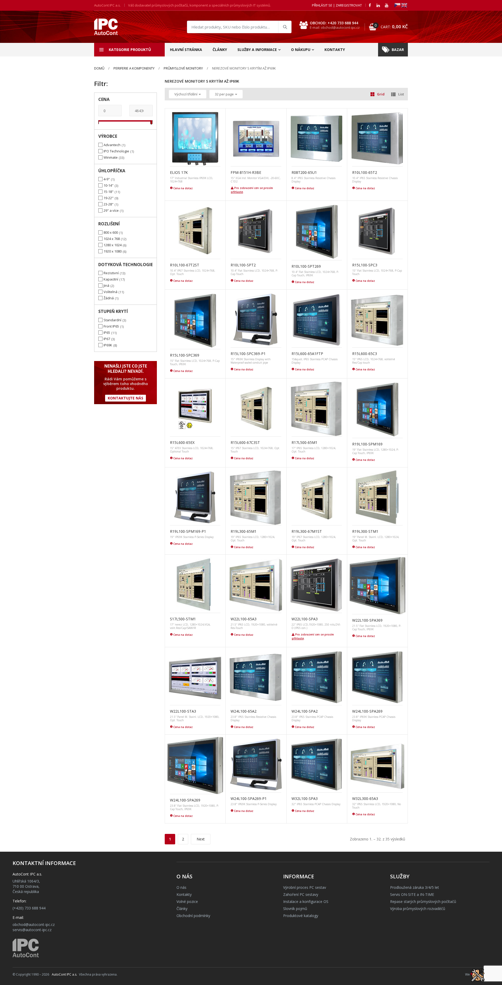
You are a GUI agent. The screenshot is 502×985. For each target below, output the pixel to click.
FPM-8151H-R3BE (246, 172)
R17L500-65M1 (304, 442)
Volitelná (110, 291)
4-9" (107, 179)
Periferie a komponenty (134, 68)
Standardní (112, 320)
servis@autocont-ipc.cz (32, 929)
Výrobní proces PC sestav (304, 887)
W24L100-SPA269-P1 (249, 798)
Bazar (398, 49)
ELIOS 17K (179, 172)
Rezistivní (111, 273)
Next (201, 839)
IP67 (107, 338)
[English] (404, 4)
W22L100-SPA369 (367, 620)
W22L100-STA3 (183, 711)
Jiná (106, 285)
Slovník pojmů (295, 908)
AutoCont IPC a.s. (64, 974)
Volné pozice (187, 901)
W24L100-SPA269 (367, 711)
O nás (181, 887)
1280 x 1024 (113, 245)
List (401, 94)
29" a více (111, 210)
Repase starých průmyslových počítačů (423, 901)
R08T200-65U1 (304, 172)
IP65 (107, 332)
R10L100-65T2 (364, 172)
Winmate (111, 157)
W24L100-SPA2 (305, 711)
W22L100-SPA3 (305, 618)
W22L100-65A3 (243, 618)
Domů (99, 68)
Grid (381, 94)
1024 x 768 (112, 238)
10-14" (108, 185)
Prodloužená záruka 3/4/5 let (414, 887)
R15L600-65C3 (364, 353)
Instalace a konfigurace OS (305, 901)
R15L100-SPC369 (184, 355)
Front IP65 (111, 326)
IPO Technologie (116, 151)
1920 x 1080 (113, 251)
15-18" (108, 191)
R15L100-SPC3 (364, 264)
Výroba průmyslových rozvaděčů (417, 908)
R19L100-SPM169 (367, 444)
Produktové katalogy (300, 915)
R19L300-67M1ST (307, 531)
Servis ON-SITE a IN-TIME (412, 894)
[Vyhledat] (284, 27)
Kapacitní (111, 279)
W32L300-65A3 (365, 798)
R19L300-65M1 (243, 531)
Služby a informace (257, 49)
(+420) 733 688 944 (29, 908)
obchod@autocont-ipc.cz (34, 924)
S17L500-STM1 (183, 618)
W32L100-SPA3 (305, 798)
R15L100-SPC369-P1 (248, 353)
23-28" (108, 204)
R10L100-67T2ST (184, 264)
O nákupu (300, 49)
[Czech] (397, 4)
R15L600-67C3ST (245, 442)
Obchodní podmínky (193, 915)
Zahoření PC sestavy (300, 894)
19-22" (108, 198)
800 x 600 (111, 232)
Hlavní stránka (186, 49)
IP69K (108, 345)
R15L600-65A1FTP (307, 353)
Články (220, 49)
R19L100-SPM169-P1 (188, 531)
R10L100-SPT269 (306, 266)
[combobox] (239, 27)
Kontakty (334, 49)
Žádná (109, 298)
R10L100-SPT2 (243, 264)
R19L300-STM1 (365, 531)
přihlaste (237, 192)
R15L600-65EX (182, 442)
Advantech (112, 144)
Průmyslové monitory (183, 68)
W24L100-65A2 (243, 711)
